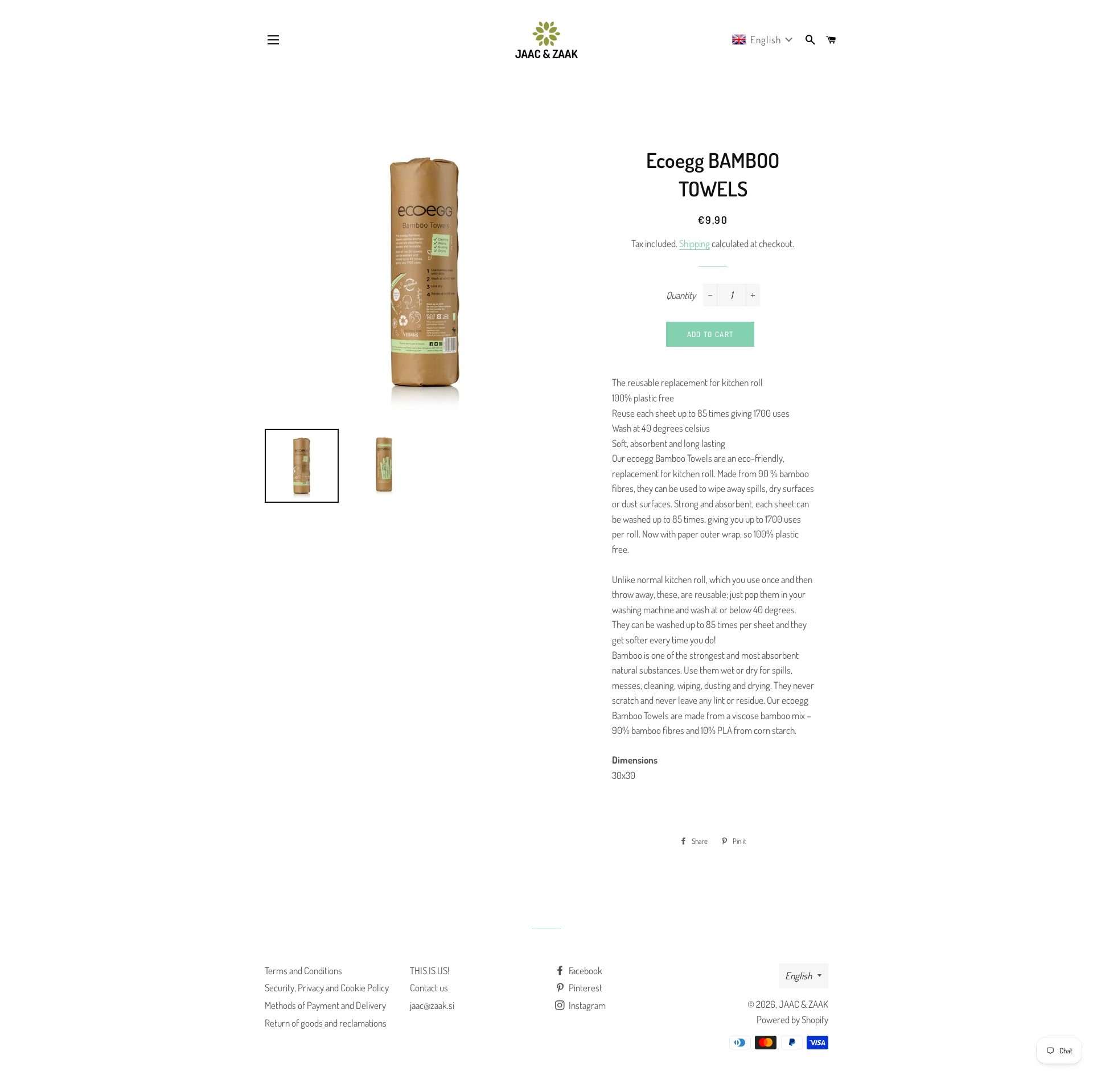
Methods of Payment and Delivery (325, 1005)
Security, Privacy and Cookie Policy (327, 988)
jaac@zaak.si (432, 1005)
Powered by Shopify (792, 1019)
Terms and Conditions (303, 970)
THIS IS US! (429, 970)
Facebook (584, 970)
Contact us (429, 988)
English (798, 976)
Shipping (694, 243)
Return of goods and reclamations (326, 1023)
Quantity (681, 295)
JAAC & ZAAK (803, 1004)
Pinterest (584, 988)
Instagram (586, 1005)
